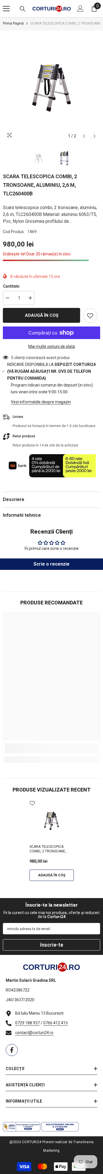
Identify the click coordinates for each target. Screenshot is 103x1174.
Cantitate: (11, 286)
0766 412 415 (55, 1023)
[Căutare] (22, 8)
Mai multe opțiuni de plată (51, 346)
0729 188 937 (27, 1023)
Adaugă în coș (41, 315)
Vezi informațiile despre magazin (41, 402)
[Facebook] (12, 1050)
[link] (51, 748)
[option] (51, 86)
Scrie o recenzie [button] (51, 564)
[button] (84, 136)
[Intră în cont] (80, 8)
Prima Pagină (13, 23)
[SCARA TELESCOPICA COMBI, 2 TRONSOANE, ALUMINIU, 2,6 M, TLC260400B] (51, 820)
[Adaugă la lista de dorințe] (90, 315)
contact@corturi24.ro (34, 1032)
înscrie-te (51, 945)
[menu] (6, 8)
